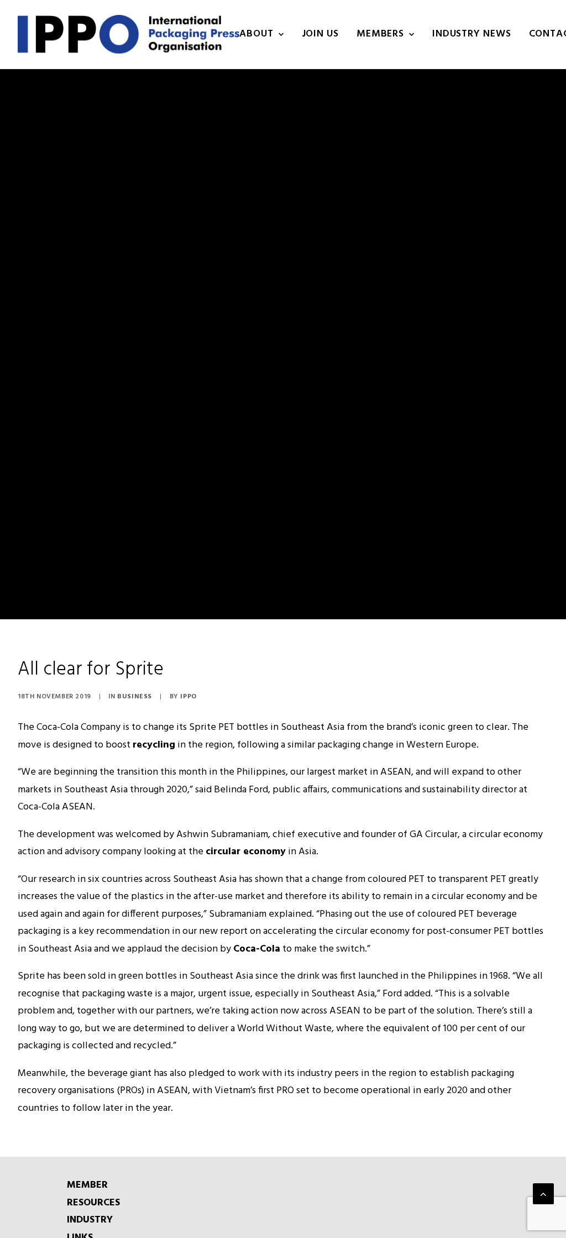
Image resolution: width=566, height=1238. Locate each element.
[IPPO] (128, 34)
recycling (154, 745)
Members (380, 34)
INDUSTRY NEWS (471, 34)
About (256, 34)
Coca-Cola (256, 949)
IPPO (188, 696)
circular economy (246, 852)
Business (134, 696)
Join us (320, 34)
